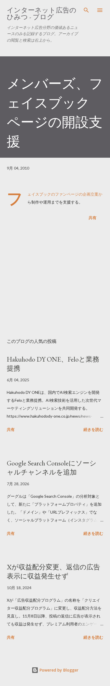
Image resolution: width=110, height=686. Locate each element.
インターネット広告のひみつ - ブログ (41, 13)
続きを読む (93, 429)
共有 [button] (92, 217)
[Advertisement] (55, 280)
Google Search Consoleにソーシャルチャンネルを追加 (51, 467)
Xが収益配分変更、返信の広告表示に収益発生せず (53, 571)
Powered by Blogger (58, 670)
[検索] (86, 10)
